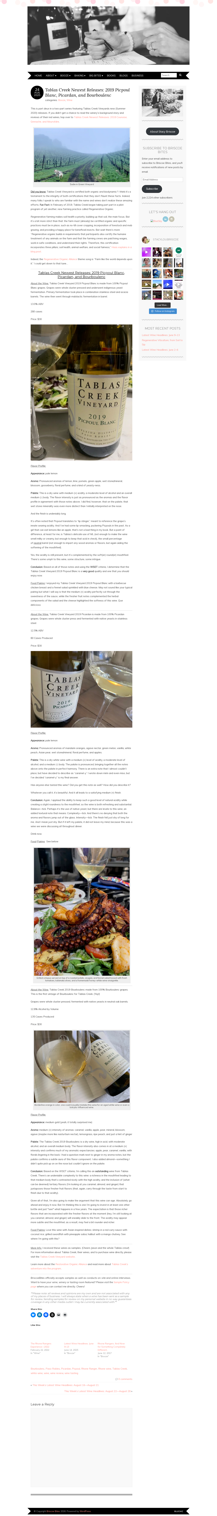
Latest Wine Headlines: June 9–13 (161, 335)
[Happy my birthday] (168, 273)
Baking (79, 75)
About (50, 75)
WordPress (85, 1511)
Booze (64, 75)
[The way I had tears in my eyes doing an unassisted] (178, 252)
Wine (69, 100)
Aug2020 (37, 94)
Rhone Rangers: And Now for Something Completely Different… (111, 1346)
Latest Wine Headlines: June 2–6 (160, 349)
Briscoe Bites (53, 1511)
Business (137, 75)
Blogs (123, 75)
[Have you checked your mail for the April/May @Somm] (168, 295)
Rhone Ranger (89, 1368)
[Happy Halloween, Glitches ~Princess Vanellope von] (146, 263)
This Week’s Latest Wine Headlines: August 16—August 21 (65, 1385)
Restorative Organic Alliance (71, 1264)
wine (46, 1373)
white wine (37, 1373)
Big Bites (95, 75)
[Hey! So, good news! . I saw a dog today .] (157, 263)
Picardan (66, 1368)
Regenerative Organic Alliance (60, 259)
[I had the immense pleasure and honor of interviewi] (178, 284)
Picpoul (76, 1368)
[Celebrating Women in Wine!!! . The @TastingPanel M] (146, 295)
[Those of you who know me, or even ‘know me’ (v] (146, 284)
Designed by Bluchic (178, 1511)
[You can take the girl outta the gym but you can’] (178, 273)
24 (37, 89)
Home (38, 75)
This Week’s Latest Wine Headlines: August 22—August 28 (97, 1391)
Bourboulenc (37, 1368)
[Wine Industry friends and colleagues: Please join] (157, 295)
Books (111, 75)
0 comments (125, 1379)
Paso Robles (53, 1368)
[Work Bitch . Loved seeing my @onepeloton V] (146, 252)
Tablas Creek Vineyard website (57, 1256)
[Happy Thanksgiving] (168, 252)
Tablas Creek (119, 1368)
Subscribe (152, 188)
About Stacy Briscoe (162, 131)
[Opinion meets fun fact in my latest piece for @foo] (178, 263)
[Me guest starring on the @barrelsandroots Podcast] (157, 252)
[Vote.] (168, 263)
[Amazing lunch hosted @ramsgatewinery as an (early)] (157, 284)
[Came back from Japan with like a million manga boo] (146, 273)
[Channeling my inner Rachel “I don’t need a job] (157, 273)
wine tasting (71, 1373)
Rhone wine (104, 1368)
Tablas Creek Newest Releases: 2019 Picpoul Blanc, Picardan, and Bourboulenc (87, 92)
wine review (56, 1373)
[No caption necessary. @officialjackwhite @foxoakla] (168, 284)
